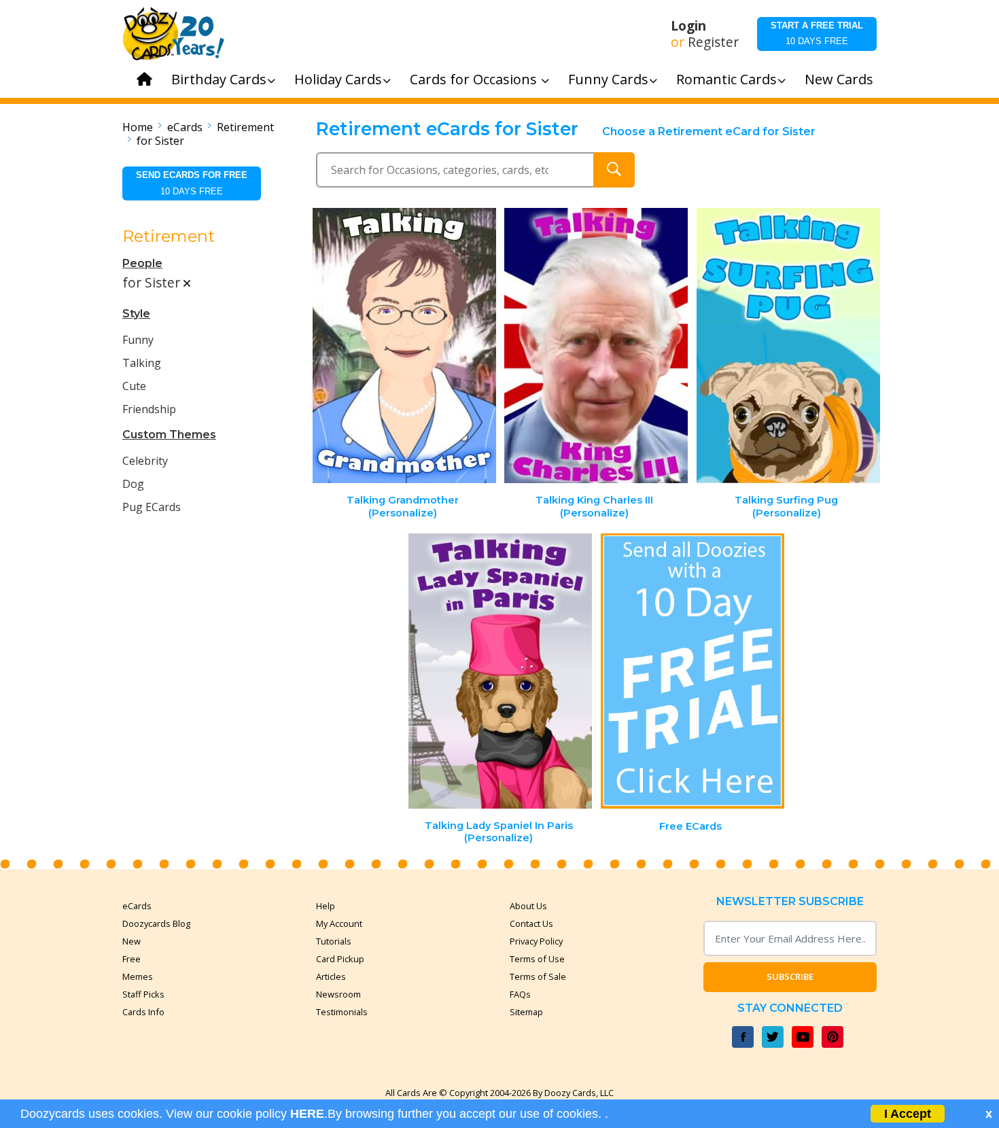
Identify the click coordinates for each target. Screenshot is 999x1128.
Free (131, 958)
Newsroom (338, 994)
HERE (307, 1114)
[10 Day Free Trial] (692, 671)
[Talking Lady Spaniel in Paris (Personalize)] (500, 671)
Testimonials (342, 1011)
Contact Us (531, 923)
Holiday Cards (338, 79)
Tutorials (333, 941)
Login (688, 26)
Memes (137, 976)
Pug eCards (151, 506)
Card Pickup (340, 958)
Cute (134, 385)
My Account (339, 923)
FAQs (520, 994)
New (131, 941)
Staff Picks (143, 994)
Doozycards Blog (156, 923)
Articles (331, 976)
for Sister (160, 140)
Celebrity (145, 460)
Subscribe (790, 976)
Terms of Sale (538, 976)
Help (325, 905)
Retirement (245, 127)
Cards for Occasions (475, 79)
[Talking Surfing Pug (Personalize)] (788, 345)
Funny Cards (608, 79)
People (142, 263)
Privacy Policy (536, 941)
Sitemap (526, 1011)
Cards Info (143, 1011)
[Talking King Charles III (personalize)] (596, 345)
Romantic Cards (726, 79)
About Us (528, 905)
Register (713, 42)
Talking (141, 362)
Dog (133, 483)
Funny (138, 339)
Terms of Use (537, 958)
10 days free (817, 33)
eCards (185, 127)
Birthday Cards (218, 79)
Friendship (149, 409)
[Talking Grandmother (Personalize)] (404, 345)
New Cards (839, 79)
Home (137, 127)
